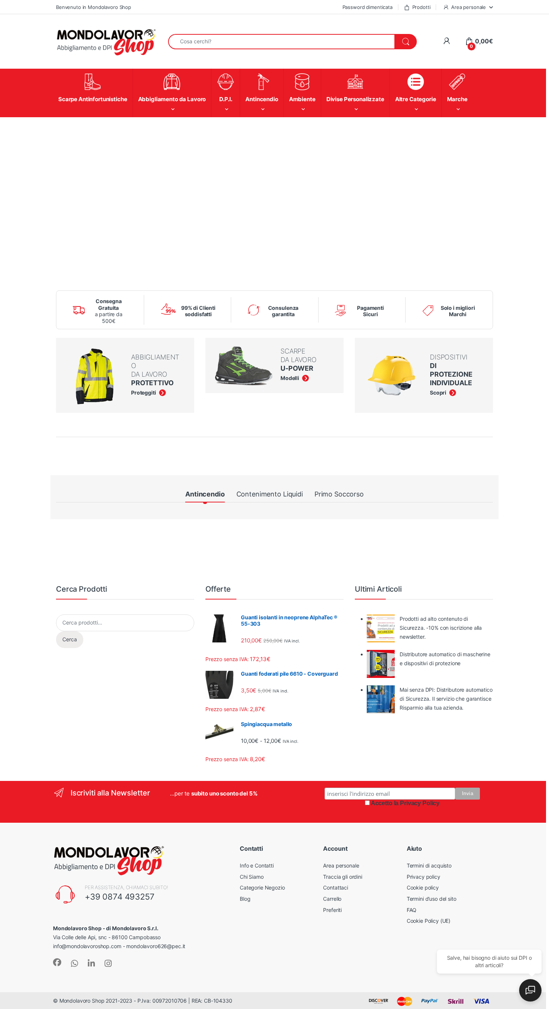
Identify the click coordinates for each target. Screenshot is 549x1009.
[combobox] (281, 41)
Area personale (468, 7)
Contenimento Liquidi (269, 489)
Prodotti (421, 7)
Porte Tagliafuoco (460, 513)
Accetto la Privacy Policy (405, 1003)
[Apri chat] (530, 990)
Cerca (69, 840)
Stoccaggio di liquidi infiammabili (94, 515)
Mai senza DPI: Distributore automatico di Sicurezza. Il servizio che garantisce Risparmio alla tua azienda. (446, 899)
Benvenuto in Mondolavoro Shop (93, 7)
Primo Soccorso (339, 489)
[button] (263, 640)
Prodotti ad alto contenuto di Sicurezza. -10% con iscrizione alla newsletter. (441, 828)
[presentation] (491, 749)
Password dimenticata (367, 7)
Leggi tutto (126, 613)
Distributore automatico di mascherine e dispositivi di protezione (445, 858)
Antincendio (204, 489)
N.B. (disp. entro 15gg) (214, 613)
